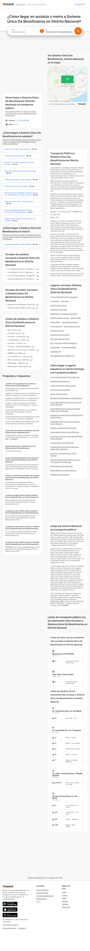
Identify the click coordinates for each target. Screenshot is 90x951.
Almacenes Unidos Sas (58, 310)
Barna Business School (58, 305)
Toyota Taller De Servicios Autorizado (63, 297)
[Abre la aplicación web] (10, 915)
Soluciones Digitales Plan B (60, 339)
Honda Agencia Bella (69, 347)
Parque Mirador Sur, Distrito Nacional (63, 470)
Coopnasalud (55, 347)
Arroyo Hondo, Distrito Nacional (61, 466)
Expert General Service (72, 326)
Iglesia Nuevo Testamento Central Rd (63, 314)
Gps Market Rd (55, 352)
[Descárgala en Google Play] (10, 904)
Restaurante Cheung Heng (59, 335)
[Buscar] (78, 31)
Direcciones (66, 907)
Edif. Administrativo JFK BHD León (62, 356)
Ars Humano (54, 301)
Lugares (65, 895)
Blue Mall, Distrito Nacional (59, 381)
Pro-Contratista (56, 326)
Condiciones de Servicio (10, 925)
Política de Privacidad (9, 928)
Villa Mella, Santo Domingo (59, 475)
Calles (64, 898)
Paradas (65, 901)
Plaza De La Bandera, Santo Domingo (63, 428)
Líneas (64, 892)
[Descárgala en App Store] (10, 909)
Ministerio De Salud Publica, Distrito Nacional (66, 398)
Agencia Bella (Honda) (69, 322)
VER (38, 269)
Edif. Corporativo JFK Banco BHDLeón (63, 343)
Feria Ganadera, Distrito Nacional (62, 443)
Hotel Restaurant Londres (59, 318)
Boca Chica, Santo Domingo (60, 390)
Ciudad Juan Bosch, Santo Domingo (63, 386)
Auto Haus (64, 301)
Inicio (13, 29)
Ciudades (65, 904)
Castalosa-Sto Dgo (57, 331)
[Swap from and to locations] (42, 31)
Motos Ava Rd (76, 318)
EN (39, 902)
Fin (47, 29)
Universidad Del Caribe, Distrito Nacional (64, 432)
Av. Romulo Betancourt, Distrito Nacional (64, 377)
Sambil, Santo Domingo (58, 394)
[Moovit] (8, 4)
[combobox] (24, 32)
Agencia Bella (55, 322)
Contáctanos (22, 928)
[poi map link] (67, 86)
